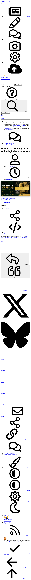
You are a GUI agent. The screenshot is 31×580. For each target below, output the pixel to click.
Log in (2, 115)
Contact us (6, 515)
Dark (27, 513)
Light (27, 501)
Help (5, 523)
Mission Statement (8, 519)
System (28, 490)
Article (2, 198)
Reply (2, 241)
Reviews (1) (7, 198)
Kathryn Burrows (11, 166)
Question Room (7, 128)
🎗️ (6, 517)
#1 (4, 233)
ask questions (7, 126)
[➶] (15, 221)
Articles (28, 16)
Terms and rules (7, 521)
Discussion (12, 198)
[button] (12, 98)
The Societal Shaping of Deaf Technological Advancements (14, 237)
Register (3, 118)
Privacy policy (7, 522)
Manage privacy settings (15, 541)
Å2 (27, 467)
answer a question (10, 129)
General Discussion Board (18, 125)
